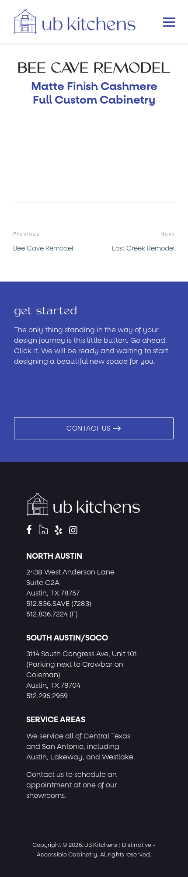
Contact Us (89, 428)
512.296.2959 (47, 695)
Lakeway (66, 757)
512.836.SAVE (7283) (58, 603)
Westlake (117, 757)
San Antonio (63, 746)
